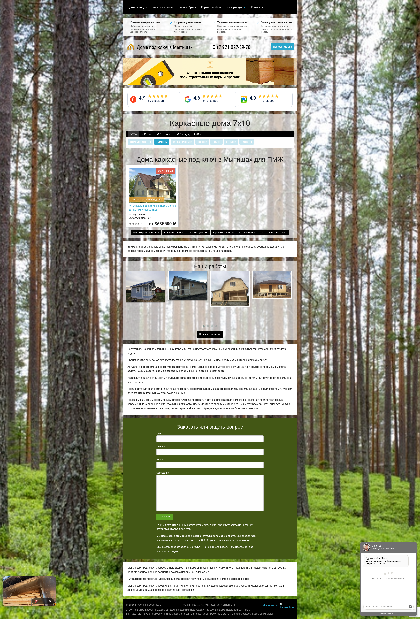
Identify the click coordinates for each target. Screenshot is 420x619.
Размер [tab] (148, 134)
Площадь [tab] (185, 134)
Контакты (257, 7)
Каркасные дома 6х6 (174, 232)
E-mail (159, 459)
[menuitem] (138, 7)
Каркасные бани (211, 7)
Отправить (165, 516)
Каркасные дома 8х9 (198, 232)
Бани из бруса (187, 7)
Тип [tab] (135, 134)
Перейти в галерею (209, 334)
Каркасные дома (163, 7)
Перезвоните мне (282, 46)
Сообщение (162, 472)
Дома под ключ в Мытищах (164, 47)
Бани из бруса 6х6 (247, 232)
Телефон (160, 446)
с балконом (161, 142)
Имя (158, 433)
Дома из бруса (138, 7)
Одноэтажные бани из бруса (274, 232)
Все (199, 134)
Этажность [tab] (166, 134)
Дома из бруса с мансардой (146, 232)
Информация (235, 7)
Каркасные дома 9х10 (223, 232)
